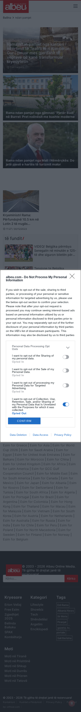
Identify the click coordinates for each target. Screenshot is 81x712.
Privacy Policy (62, 434)
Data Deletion (18, 434)
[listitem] (40, 347)
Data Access (40, 434)
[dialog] (40, 356)
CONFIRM (24, 421)
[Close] (73, 277)
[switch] (66, 357)
